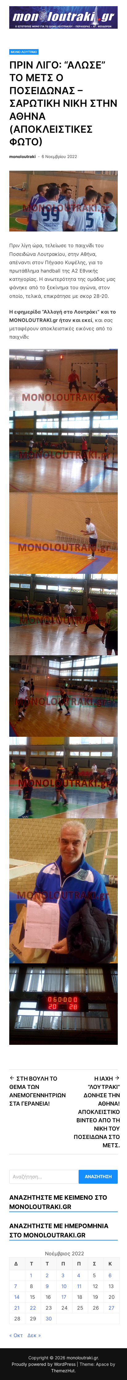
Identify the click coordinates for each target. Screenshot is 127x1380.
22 (33, 1308)
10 (64, 1286)
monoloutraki (22, 156)
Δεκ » (34, 1335)
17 (63, 1297)
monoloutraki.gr (82, 1357)
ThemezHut (63, 1370)
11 (79, 1286)
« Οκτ (16, 1335)
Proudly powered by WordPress (44, 1364)
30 (49, 1318)
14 (16, 1297)
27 (111, 1308)
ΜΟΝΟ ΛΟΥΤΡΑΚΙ (24, 52)
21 (16, 1308)
